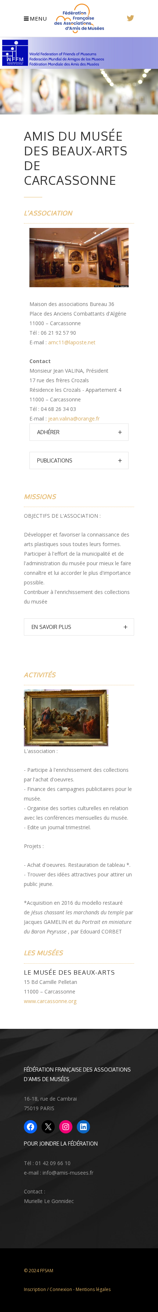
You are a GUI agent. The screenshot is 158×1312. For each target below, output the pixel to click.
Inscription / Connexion (48, 1289)
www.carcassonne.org (50, 1001)
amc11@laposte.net (72, 342)
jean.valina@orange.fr (74, 418)
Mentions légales (93, 1289)
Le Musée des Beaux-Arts (69, 972)
